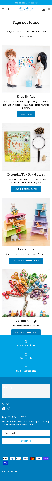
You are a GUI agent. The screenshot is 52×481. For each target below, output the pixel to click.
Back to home (26, 36)
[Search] (9, 9)
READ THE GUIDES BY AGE (26, 189)
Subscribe (26, 441)
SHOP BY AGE (26, 114)
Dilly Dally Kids (13, 472)
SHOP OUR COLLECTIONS (26, 332)
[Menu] (3, 9)
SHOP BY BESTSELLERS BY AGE (26, 260)
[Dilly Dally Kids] (26, 9)
